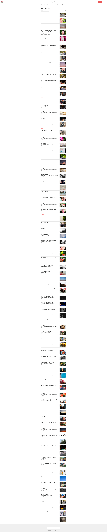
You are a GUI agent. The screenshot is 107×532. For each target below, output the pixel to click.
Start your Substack (51, 528)
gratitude (43, 13)
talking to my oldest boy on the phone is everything (48, 69)
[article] (53, 14)
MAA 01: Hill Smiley (45, 174)
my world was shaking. (44, 458)
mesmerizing (43, 99)
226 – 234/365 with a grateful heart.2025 (49, 422)
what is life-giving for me (46, 331)
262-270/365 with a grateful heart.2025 (48, 337)
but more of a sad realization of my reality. (47, 363)
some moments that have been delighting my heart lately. (49, 14)
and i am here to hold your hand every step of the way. (49, 435)
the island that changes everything (48, 191)
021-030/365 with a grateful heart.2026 (48, 45)
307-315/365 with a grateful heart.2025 (48, 209)
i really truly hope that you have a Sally (49, 399)
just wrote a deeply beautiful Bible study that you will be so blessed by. (49, 38)
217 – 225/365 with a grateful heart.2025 (49, 445)
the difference (44, 439)
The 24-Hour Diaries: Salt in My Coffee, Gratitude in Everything (48, 31)
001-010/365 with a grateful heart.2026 (48, 56)
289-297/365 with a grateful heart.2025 (48, 240)
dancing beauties (44, 105)
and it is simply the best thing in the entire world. (48, 192)
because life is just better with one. (46, 400)
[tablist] (45, 11)
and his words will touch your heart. (46, 369)
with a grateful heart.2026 (46, 62)
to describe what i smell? (44, 25)
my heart (42, 517)
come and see (43, 143)
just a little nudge (44, 234)
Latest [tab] (42, 10)
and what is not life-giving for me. (46, 332)
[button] (42, 5)
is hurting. (42, 518)
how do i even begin (45, 24)
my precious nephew (45, 319)
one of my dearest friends (46, 36)
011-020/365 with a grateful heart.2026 (48, 51)
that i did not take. (43, 351)
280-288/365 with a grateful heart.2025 (48, 257)
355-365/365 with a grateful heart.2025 (48, 74)
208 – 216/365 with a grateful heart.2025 (49, 463)
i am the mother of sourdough (47, 434)
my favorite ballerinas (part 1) (47, 313)
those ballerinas (44, 117)
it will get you (43, 416)
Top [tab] (44, 10)
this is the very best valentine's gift (48, 288)
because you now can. (44, 181)
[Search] (95, 2)
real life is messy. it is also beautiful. (46, 241)
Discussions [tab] (47, 10)
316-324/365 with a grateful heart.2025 (48, 197)
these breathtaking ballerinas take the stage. (47, 144)
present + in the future (45, 511)
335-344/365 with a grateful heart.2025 (49, 86)
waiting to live (44, 379)
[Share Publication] (97, 2)
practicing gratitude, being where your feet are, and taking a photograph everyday (49, 176)
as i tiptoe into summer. (44, 132)
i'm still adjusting (44, 282)
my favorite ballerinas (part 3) (47, 302)
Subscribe (100, 1)
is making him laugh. (44, 272)
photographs (43, 476)
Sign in (104, 1)
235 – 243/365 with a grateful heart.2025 (49, 404)
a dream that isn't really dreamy (47, 362)
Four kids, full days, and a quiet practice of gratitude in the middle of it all (49, 33)
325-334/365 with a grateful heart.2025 (48, 91)
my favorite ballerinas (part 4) (47, 296)
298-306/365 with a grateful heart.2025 (48, 222)
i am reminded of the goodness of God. (46, 495)
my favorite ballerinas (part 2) (47, 308)
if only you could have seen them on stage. (47, 106)
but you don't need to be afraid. (45, 417)
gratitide (42, 111)
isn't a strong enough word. (45, 100)
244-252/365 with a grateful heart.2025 (48, 385)
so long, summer (44, 18)
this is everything (44, 68)
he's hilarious (43, 368)
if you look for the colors (46, 185)
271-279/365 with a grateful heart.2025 (48, 265)
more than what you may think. (45, 441)
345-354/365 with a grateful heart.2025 (49, 80)
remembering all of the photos (47, 350)
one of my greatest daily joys (46, 271)
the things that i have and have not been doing (49, 131)
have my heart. (43, 118)
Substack (49, 530)
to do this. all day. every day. (45, 235)
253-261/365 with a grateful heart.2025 (48, 356)
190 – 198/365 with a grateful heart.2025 (49, 500)
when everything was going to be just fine (49, 457)
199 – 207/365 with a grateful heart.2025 (49, 482)
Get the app (57, 528)
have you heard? (44, 180)
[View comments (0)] (47, 47)
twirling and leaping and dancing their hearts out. (48, 297)
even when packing (45, 494)
